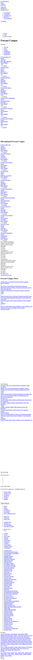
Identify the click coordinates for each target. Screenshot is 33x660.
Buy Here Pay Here (9, 526)
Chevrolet (12, 566)
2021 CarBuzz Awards (9, 513)
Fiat (8, 572)
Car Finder (6, 14)
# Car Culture (7, 545)
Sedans (12, 647)
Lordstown (13, 598)
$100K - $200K (23, 654)
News (2, 2)
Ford (9, 575)
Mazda (10, 604)
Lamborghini (15, 592)
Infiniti (10, 583)
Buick (10, 562)
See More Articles (5, 309)
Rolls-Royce (14, 621)
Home (5, 506)
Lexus (10, 595)
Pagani (10, 612)
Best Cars (6, 17)
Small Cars (19, 648)
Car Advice (3, 21)
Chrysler (11, 568)
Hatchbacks (7, 51)
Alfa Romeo (14, 552)
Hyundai (12, 582)
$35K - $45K (24, 653)
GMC (9, 578)
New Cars (6, 516)
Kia (8, 589)
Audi (9, 555)
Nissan (10, 611)
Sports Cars (25, 647)
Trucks (20, 647)
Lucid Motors (15, 601)
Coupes (6, 50)
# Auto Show (7, 540)
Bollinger (12, 559)
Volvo (10, 630)
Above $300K (8, 655)
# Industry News (8, 546)
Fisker (10, 573)
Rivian (10, 619)
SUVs (5, 48)
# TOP (5, 535)
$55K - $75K (7, 654)
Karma (10, 588)
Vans (2, 648)
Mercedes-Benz (17, 606)
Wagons (30, 647)
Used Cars (3, 7)
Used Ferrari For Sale (6, 275)
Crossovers (7, 647)
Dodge (10, 569)
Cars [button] (5, 530)
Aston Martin (15, 553)
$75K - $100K (14, 654)
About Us (6, 496)
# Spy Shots (7, 536)
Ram (9, 617)
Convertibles (7, 53)
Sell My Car (4, 8)
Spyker (11, 622)
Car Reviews (7, 12)
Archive (6, 497)
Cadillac (11, 563)
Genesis (11, 576)
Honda (10, 581)
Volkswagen (14, 628)
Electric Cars (4, 650)
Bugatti (11, 560)
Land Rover (14, 594)
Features (3, 4)
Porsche (11, 615)
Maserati (11, 602)
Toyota (10, 627)
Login (2, 503)
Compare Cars (7, 15)
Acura (10, 550)
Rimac (10, 618)
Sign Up (7, 503)
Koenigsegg (14, 591)
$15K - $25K (10, 653)
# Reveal (6, 537)
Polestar (11, 614)
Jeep (8, 586)
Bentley (11, 556)
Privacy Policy (7, 492)
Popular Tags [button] (7, 529)
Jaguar (10, 585)
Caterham (12, 565)
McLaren (12, 605)
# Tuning (6, 543)
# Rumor (6, 539)
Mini (9, 608)
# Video (6, 533)
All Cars (6, 47)
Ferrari (10, 570)
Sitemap (6, 499)
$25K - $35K (17, 653)
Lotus (9, 599)
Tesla (9, 625)
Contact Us (7, 495)
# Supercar (6, 542)
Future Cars (7, 519)
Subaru (11, 624)
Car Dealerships (8, 18)
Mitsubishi (13, 609)
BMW (10, 557)
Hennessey (13, 579)
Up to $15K (4, 653)
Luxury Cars (25, 648)
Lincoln (11, 596)
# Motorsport (7, 547)
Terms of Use (7, 493)
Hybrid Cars (7, 54)
